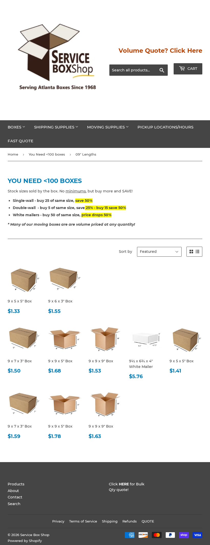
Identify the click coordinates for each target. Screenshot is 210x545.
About (13, 490)
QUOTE (148, 521)
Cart (191, 68)
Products (16, 484)
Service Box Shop (34, 535)
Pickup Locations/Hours (165, 127)
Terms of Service (83, 521)
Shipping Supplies (54, 127)
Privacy (58, 521)
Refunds (129, 521)
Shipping (110, 521)
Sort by (125, 251)
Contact (15, 497)
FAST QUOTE (20, 140)
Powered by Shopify (25, 541)
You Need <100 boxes (47, 154)
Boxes (15, 127)
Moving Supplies (106, 127)
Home (13, 154)
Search (14, 504)
